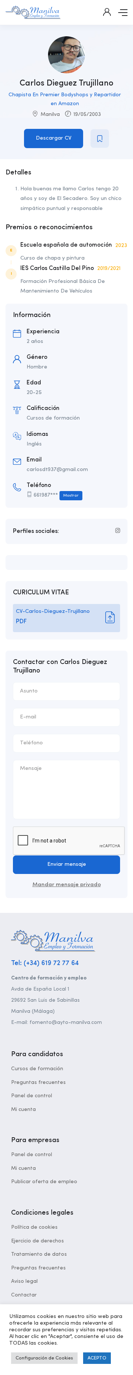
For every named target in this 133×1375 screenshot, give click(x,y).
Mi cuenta (23, 1109)
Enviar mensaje (66, 864)
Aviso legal (24, 1281)
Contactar (24, 1295)
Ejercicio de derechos (37, 1241)
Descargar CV (53, 138)
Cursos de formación (37, 1068)
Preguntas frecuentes (38, 1082)
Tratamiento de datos (39, 1254)
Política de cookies (34, 1227)
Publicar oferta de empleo (44, 1181)
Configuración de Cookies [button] (44, 1358)
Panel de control (31, 1095)
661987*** (56, 495)
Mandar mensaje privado (67, 885)
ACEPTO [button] (97, 1358)
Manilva (50, 114)
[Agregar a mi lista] (100, 138)
